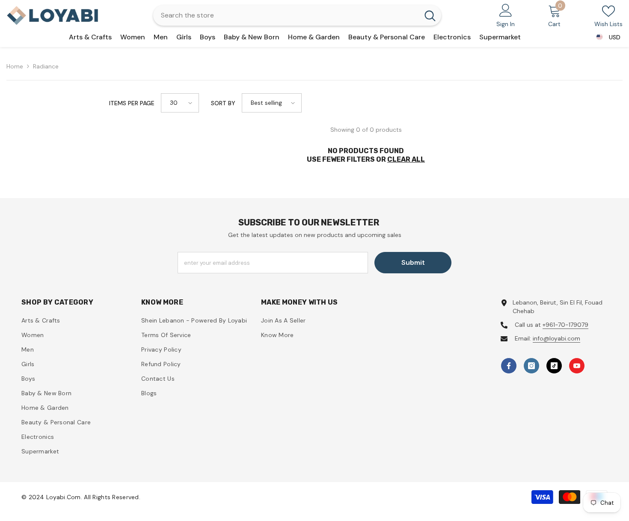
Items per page (131, 103)
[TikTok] (554, 366)
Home (14, 66)
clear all (406, 159)
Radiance (46, 66)
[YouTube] (577, 366)
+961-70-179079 (565, 325)
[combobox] (286, 15)
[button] (180, 102)
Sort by (223, 103)
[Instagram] (531, 366)
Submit (413, 262)
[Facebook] (509, 366)
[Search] (297, 15)
